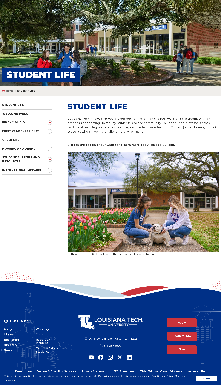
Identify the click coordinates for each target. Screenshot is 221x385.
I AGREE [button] (206, 378)
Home (9, 91)
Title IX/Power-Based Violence (161, 371)
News (8, 350)
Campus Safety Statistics (47, 350)
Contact (42, 334)
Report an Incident (43, 341)
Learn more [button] (11, 380)
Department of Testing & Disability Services (45, 371)
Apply (8, 329)
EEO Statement (123, 371)
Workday (42, 329)
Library (9, 334)
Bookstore (11, 339)
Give (182, 349)
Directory (10, 345)
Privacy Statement (94, 371)
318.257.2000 (112, 345)
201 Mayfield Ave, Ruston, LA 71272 (113, 338)
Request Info (181, 336)
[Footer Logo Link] (110, 322)
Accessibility (197, 371)
